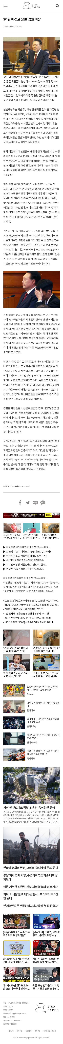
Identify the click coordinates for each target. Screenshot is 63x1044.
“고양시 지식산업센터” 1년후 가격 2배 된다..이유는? (28, 591)
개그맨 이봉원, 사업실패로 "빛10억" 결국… (26, 564)
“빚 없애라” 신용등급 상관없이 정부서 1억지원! (27, 613)
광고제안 (28, 1031)
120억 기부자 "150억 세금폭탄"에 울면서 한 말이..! (29, 622)
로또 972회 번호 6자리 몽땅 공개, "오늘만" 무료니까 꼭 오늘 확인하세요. (32, 600)
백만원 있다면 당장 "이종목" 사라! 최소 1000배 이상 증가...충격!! (31, 582)
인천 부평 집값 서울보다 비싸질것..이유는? (26, 555)
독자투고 (19, 1031)
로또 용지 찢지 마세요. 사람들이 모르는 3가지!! (28, 551)
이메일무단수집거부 (49, 1031)
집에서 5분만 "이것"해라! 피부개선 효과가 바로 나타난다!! (30, 586)
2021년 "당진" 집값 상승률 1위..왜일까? (25, 568)
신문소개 (10, 1031)
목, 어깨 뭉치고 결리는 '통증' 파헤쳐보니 (25, 560)
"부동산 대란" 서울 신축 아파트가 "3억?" (24, 609)
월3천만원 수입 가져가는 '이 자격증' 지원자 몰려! (28, 618)
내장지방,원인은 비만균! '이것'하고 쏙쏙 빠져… (28, 547)
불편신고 (37, 1031)
